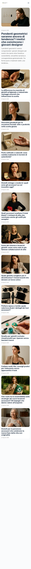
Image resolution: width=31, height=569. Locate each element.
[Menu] (28, 3)
